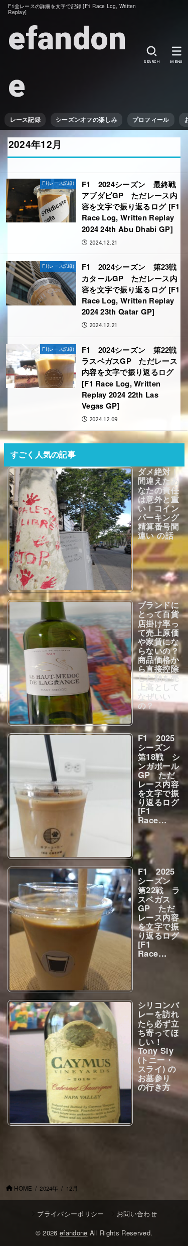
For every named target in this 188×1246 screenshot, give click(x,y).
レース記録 (25, 119)
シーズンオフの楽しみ (86, 119)
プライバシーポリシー (70, 1213)
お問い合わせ (137, 1213)
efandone (67, 62)
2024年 (49, 1188)
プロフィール (150, 119)
